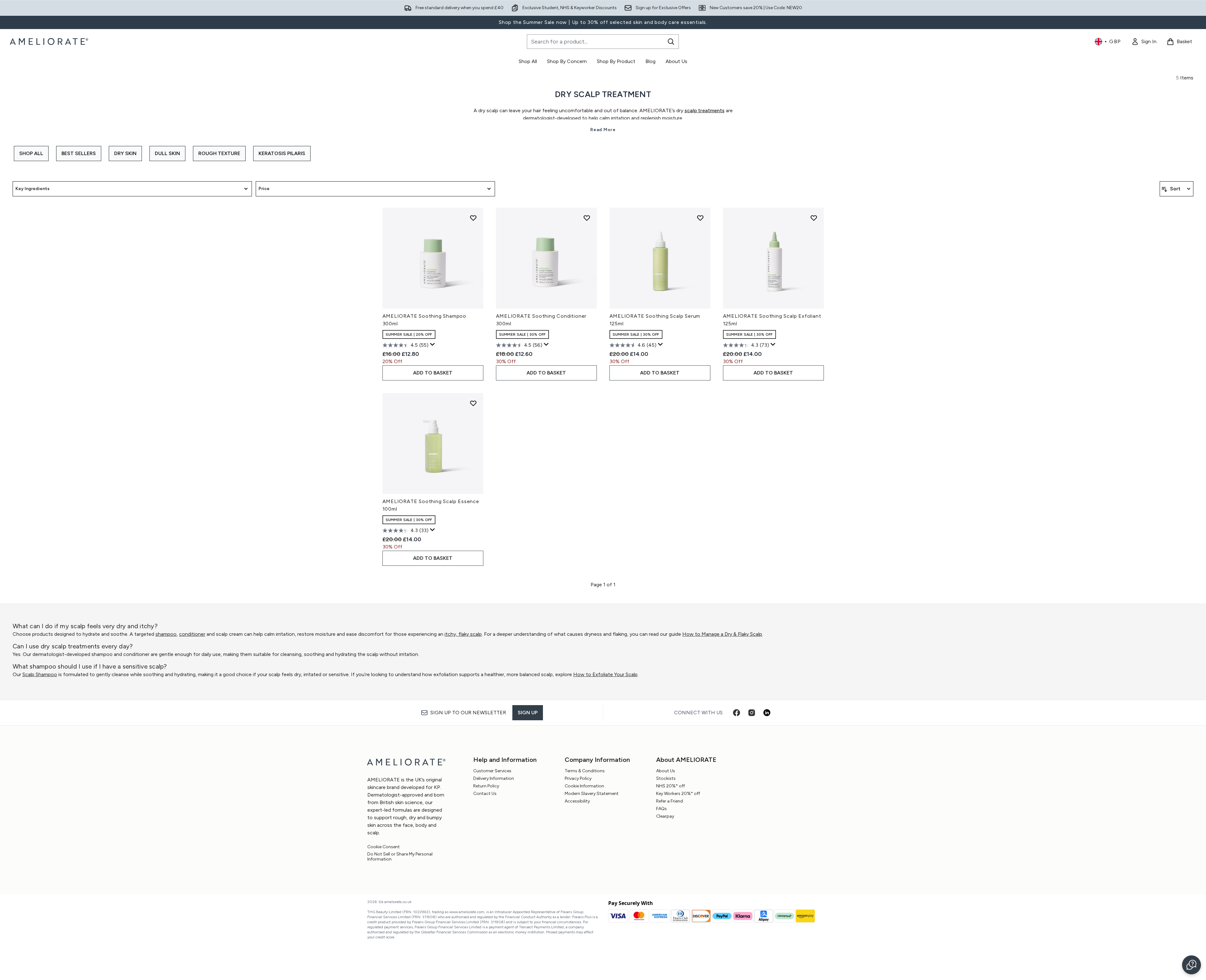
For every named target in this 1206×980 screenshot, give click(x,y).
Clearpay (665, 816)
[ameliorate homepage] (50, 41)
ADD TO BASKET (432, 373)
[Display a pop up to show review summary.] (432, 344)
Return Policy (486, 786)
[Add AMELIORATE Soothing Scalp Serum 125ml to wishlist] (700, 217)
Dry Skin (125, 153)
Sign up (528, 713)
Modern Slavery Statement (592, 793)
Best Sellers (78, 153)
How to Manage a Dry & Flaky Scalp (722, 634)
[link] (1143, 41)
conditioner (192, 634)
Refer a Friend (669, 801)
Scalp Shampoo (39, 674)
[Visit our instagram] (751, 712)
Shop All (31, 153)
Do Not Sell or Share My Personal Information (400, 857)
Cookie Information (584, 786)
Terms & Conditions (585, 771)
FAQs (661, 808)
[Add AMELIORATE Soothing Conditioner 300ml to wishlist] (586, 217)
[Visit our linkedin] (766, 712)
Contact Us (485, 793)
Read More (602, 129)
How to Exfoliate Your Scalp (605, 674)
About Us (665, 771)
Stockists (666, 778)
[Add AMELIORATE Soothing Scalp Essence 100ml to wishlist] (473, 403)
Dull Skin (167, 153)
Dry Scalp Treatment (603, 94)
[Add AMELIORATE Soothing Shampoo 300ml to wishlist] (473, 217)
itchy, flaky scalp (463, 634)
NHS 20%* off (670, 786)
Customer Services (492, 771)
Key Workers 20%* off (678, 793)
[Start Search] (671, 42)
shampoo (166, 634)
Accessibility (577, 801)
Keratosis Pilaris (282, 153)
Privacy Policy (578, 778)
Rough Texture (219, 153)
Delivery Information (493, 778)
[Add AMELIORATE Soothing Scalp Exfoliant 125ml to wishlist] (813, 217)
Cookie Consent (383, 847)
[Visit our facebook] (736, 712)
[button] (1191, 965)
